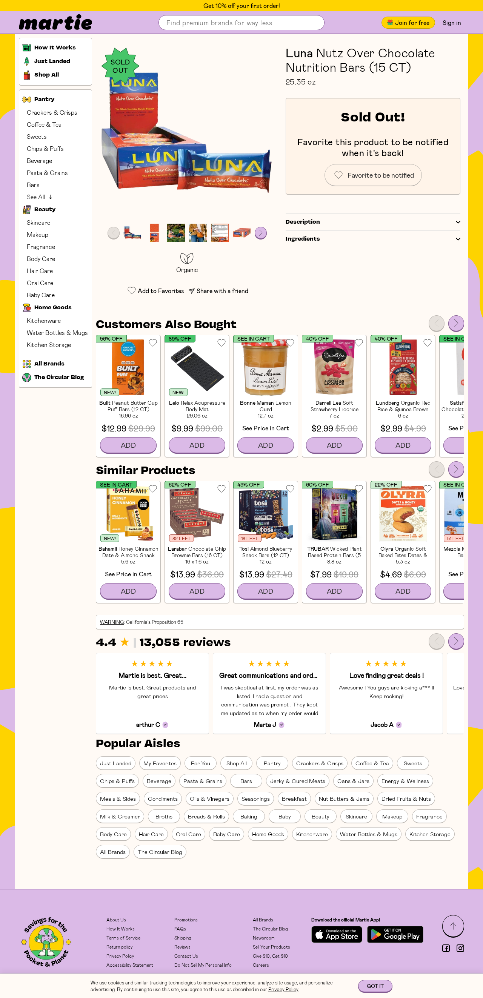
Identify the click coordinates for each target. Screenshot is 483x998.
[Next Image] (261, 233)
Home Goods (268, 834)
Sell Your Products (271, 946)
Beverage (39, 160)
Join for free (412, 22)
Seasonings (256, 798)
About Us (116, 919)
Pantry (272, 763)
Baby (284, 816)
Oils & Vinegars (209, 798)
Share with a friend (222, 290)
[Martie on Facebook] (446, 948)
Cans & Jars (353, 780)
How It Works (120, 928)
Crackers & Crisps (52, 112)
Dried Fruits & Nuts (406, 798)
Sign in (452, 22)
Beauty (320, 816)
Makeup (37, 234)
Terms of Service (123, 937)
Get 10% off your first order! (241, 5)
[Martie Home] (49, 22)
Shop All (236, 763)
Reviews (182, 946)
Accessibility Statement (129, 964)
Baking (248, 816)
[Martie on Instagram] (460, 948)
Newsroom (264, 937)
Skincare (38, 222)
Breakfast (294, 798)
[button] (187, 132)
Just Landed (115, 763)
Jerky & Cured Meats (297, 780)
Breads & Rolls (206, 816)
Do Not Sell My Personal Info (203, 964)
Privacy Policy (120, 955)
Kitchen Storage (49, 344)
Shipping (182, 937)
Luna (299, 52)
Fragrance (41, 246)
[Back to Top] (453, 926)
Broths (163, 816)
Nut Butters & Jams (344, 798)
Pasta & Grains (47, 172)
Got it (375, 986)
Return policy (119, 946)
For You (200, 763)
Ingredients (303, 239)
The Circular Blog (160, 851)
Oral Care (40, 282)
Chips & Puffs (45, 148)
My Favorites (160, 763)
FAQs (180, 928)
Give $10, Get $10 (270, 955)
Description (303, 222)
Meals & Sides (118, 798)
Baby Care (41, 294)
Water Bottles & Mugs (57, 332)
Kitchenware (44, 320)
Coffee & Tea (44, 124)
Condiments (163, 798)
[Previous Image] (114, 233)
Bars (33, 184)
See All (36, 196)
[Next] (456, 323)
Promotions (186, 919)
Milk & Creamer (120, 816)
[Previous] (437, 323)
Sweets (37, 136)
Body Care (41, 258)
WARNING (112, 622)
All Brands (113, 851)
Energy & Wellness (405, 780)
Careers (261, 964)
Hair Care (40, 270)
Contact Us (186, 955)
